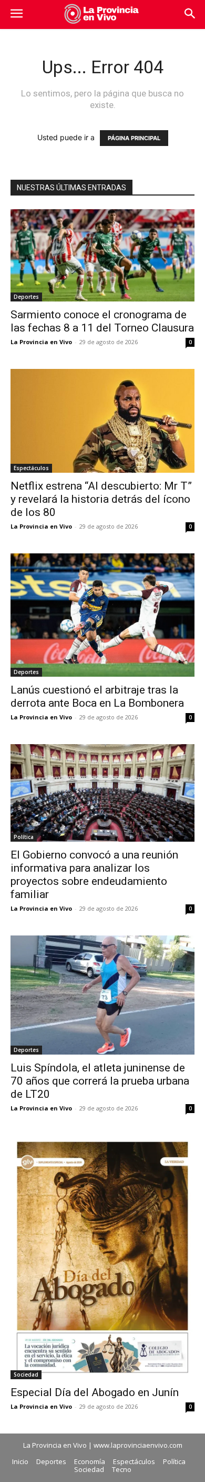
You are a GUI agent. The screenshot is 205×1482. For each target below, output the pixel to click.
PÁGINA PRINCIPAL (134, 138)
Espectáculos (31, 468)
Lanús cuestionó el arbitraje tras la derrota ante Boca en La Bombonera (97, 696)
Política (24, 837)
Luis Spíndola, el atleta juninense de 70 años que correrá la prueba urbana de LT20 (100, 1080)
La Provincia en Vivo (41, 342)
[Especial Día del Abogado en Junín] (102, 1257)
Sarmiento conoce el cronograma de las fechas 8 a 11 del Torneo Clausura (102, 321)
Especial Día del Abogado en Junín (95, 1392)
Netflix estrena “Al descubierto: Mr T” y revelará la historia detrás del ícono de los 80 (101, 499)
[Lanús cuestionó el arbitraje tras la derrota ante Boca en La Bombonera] (102, 615)
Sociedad (26, 1374)
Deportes (26, 296)
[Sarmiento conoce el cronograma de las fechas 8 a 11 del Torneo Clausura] (102, 255)
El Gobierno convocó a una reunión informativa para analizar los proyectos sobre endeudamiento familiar (94, 875)
